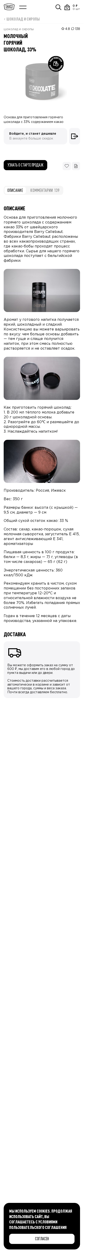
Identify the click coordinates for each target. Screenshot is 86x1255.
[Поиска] (58, 7)
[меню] (23, 7)
